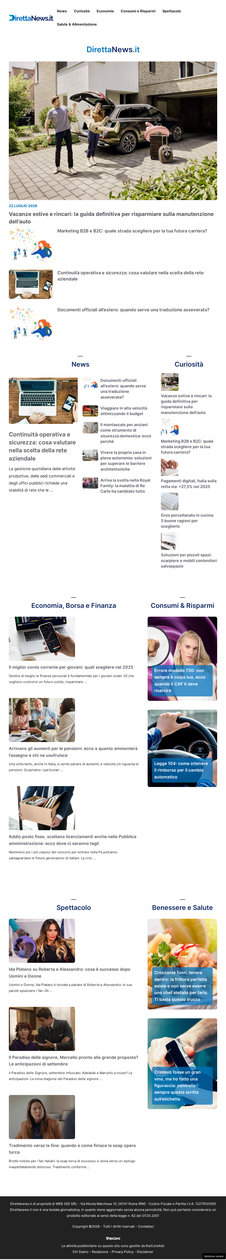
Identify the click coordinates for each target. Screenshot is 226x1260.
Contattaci (146, 1226)
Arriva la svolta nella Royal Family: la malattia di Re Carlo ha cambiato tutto (125, 486)
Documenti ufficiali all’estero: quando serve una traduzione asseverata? (133, 309)
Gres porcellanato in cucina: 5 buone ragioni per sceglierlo (187, 521)
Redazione (100, 1252)
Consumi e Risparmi (138, 11)
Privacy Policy (123, 1252)
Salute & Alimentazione (77, 24)
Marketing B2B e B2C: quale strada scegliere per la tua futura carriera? (132, 231)
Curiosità (82, 11)
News (62, 11)
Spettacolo (171, 11)
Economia (105, 11)
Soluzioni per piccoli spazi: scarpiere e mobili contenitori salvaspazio (189, 560)
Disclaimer (145, 1252)
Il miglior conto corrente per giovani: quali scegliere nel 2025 (71, 667)
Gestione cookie (214, 1256)
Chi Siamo (81, 1252)
